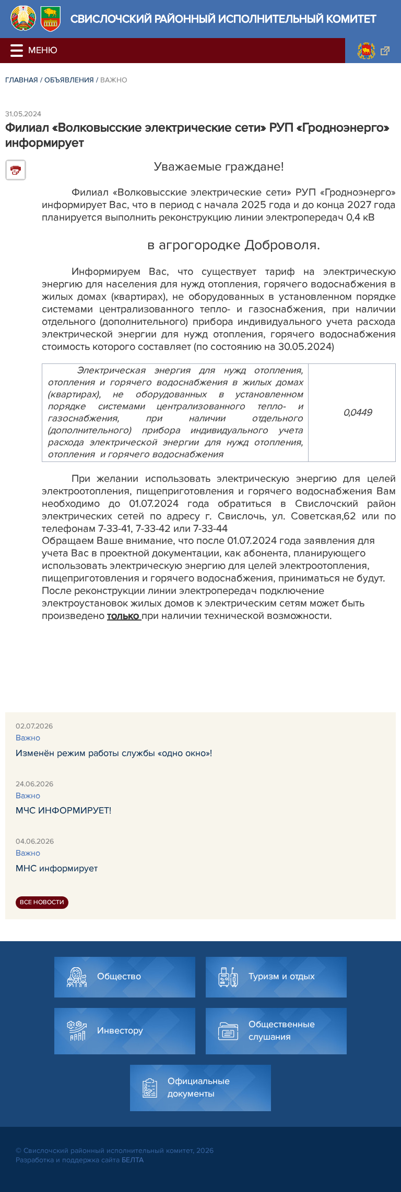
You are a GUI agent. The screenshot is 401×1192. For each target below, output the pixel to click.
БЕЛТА (133, 1159)
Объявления (69, 80)
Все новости (42, 902)
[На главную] (23, 18)
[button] (18, 50)
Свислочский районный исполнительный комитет (223, 19)
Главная (21, 80)
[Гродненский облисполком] (373, 50)
